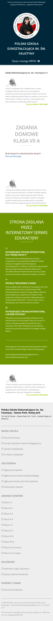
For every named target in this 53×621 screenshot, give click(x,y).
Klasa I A (7, 502)
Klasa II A (7, 508)
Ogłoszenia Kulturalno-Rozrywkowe (20, 481)
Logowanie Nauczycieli (35, 4)
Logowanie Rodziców (17, 4)
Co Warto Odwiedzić (13, 454)
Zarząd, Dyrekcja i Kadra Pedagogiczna (22, 443)
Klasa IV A (8, 519)
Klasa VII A (8, 536)
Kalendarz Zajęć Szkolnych (16, 568)
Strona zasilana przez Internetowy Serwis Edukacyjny (26, 2)
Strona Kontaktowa (13, 589)
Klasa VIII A (8, 541)
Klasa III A (8, 513)
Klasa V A (8, 525)
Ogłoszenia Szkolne (12, 470)
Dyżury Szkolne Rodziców (15, 574)
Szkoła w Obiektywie (13, 449)
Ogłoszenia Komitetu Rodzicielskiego (21, 475)
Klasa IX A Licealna (12, 547)
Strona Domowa (13, 156)
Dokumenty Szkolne (13, 487)
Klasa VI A (8, 530)
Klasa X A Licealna (12, 553)
